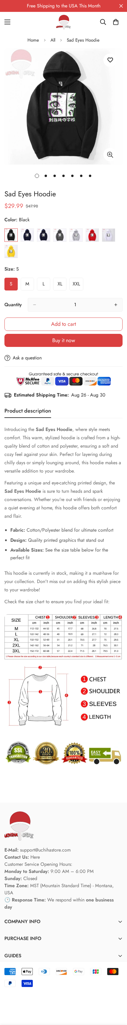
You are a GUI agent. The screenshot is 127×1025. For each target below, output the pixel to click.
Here (35, 857)
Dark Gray (59, 235)
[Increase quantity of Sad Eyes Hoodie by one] (115, 304)
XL (62, 285)
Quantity (13, 304)
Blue (27, 235)
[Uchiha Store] (63, 22)
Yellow (11, 251)
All (53, 40)
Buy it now (63, 340)
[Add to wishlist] (110, 60)
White (108, 235)
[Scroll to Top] (116, 993)
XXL (78, 285)
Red (92, 235)
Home (33, 40)
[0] (116, 22)
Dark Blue (43, 235)
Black (11, 235)
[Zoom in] (110, 154)
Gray (76, 235)
